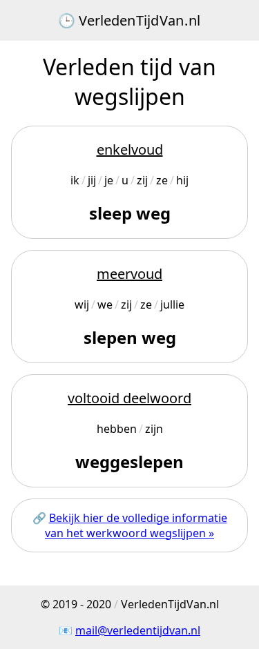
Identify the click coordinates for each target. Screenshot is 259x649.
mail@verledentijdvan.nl (137, 630)
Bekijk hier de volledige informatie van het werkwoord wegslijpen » (136, 525)
